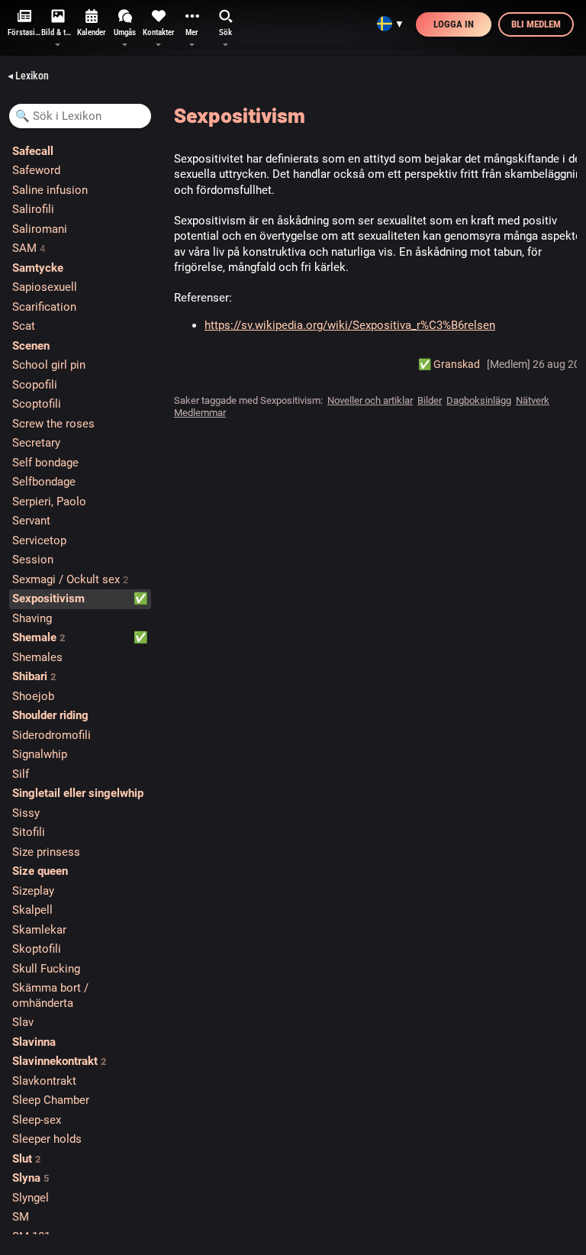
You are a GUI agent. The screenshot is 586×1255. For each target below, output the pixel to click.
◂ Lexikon (28, 75)
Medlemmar (200, 412)
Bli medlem (536, 24)
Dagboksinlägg (478, 400)
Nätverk (532, 400)
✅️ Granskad (449, 364)
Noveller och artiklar (370, 400)
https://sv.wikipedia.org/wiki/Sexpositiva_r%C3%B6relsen (349, 325)
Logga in (453, 24)
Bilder (429, 400)
